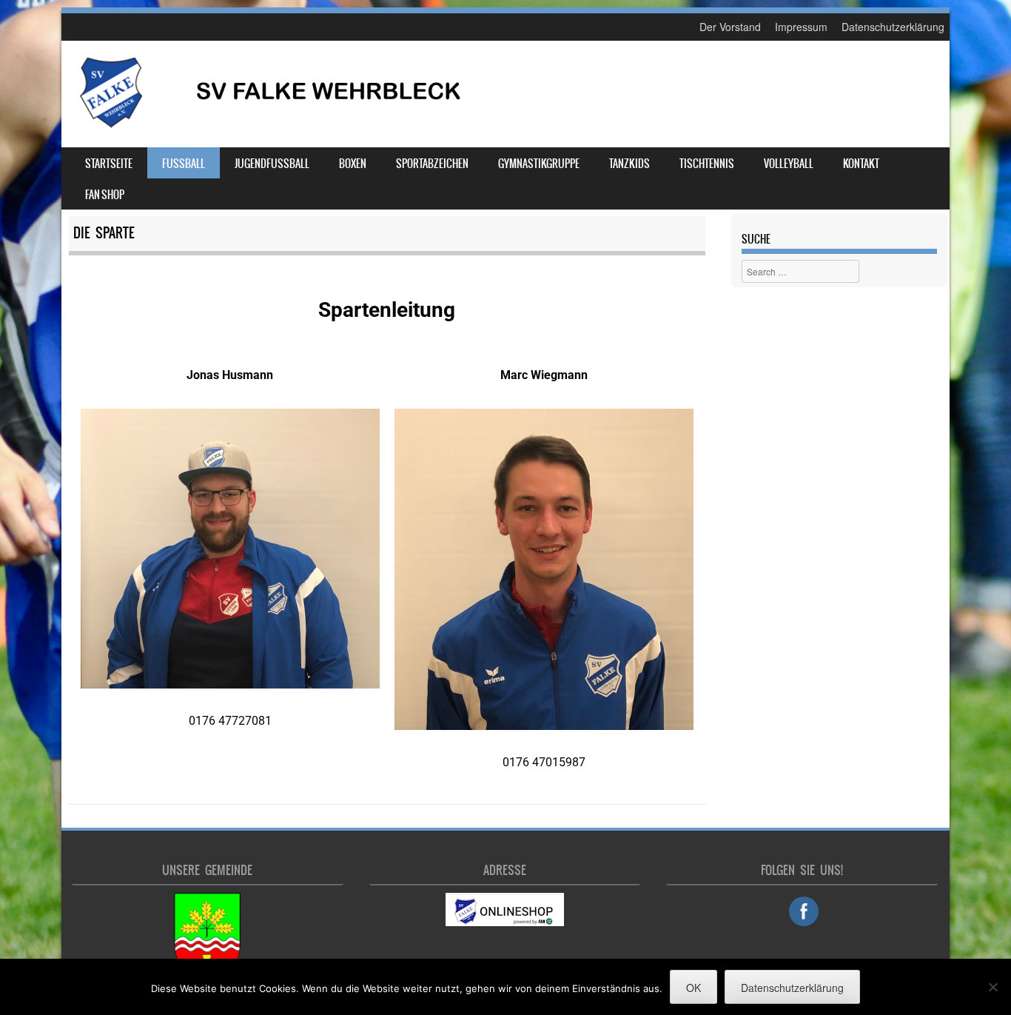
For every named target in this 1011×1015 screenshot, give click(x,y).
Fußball (183, 163)
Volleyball (788, 163)
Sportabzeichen (432, 163)
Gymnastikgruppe (539, 163)
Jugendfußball (272, 163)
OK (693, 987)
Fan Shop (104, 195)
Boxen (352, 163)
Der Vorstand (730, 26)
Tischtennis (706, 163)
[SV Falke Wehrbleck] (269, 125)
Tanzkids (629, 163)
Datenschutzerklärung (893, 26)
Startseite (108, 163)
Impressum (801, 26)
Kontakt (861, 163)
